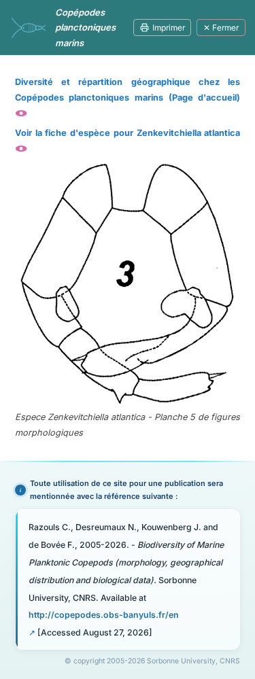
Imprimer (168, 27)
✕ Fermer (221, 27)
